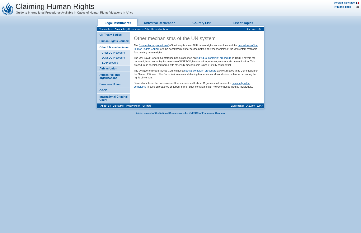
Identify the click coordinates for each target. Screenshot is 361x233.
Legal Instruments (118, 23)
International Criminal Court (113, 98)
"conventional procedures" (154, 45)
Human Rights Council (114, 41)
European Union (110, 84)
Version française (344, 2)
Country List (201, 23)
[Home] (7, 8)
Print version (133, 106)
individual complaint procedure (213, 58)
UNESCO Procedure (113, 52)
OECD (103, 90)
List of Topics (243, 23)
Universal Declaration (159, 23)
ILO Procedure (110, 62)
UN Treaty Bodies (110, 34)
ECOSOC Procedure (113, 57)
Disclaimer (118, 106)
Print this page (342, 6)
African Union (108, 68)
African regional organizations (109, 76)
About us (105, 106)
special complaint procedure (200, 70)
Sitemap (146, 106)
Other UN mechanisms (156, 29)
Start (117, 29)
